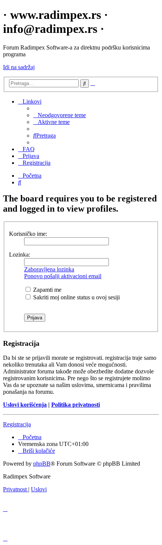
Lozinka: (19, 254)
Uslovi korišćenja (25, 404)
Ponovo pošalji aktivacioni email (62, 276)
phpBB (41, 463)
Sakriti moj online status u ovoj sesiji (76, 297)
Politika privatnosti (75, 404)
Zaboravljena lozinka (49, 269)
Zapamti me (46, 289)
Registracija (17, 424)
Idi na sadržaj (19, 67)
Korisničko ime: (28, 234)
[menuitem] (59, 115)
